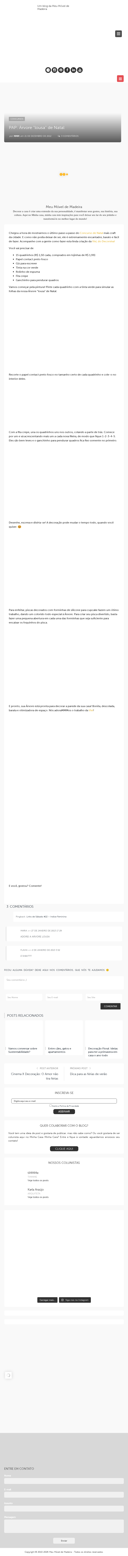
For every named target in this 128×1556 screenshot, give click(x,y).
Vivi (91, 710)
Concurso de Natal (91, 233)
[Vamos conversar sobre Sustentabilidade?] (24, 1033)
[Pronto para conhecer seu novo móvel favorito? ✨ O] (92, 1281)
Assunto (8, 1503)
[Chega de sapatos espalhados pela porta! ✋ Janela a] (92, 1255)
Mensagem (10, 1517)
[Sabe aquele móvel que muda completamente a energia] (92, 1228)
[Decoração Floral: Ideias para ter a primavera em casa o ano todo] (104, 1033)
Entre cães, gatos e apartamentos (59, 1050)
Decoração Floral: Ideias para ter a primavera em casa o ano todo (103, 1052)
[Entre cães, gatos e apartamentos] (64, 1033)
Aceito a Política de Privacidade (65, 1106)
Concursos (16, 119)
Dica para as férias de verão (88, 1074)
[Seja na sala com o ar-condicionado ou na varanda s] (35, 1281)
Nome (7, 1475)
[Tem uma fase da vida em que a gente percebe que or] (35, 1255)
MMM (16, 136)
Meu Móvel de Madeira (60, 1552)
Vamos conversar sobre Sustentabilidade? (22, 1050)
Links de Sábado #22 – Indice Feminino (46, 916)
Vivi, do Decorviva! (103, 241)
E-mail (7, 1489)
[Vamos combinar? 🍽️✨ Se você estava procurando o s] (35, 1228)
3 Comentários (69, 136)
